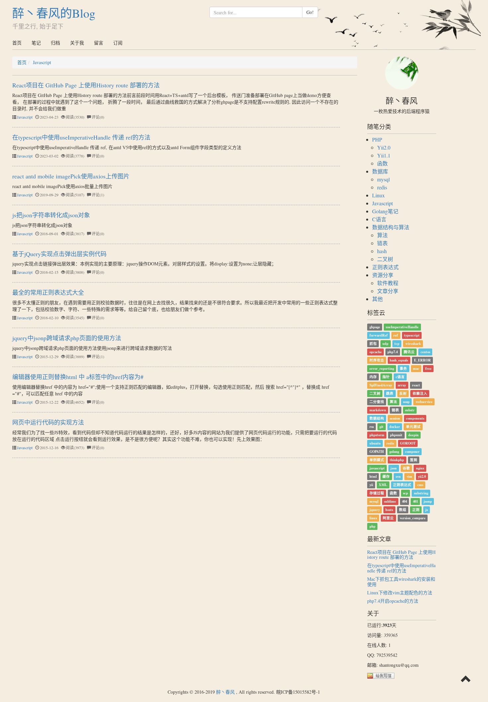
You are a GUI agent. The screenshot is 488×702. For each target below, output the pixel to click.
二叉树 (385, 258)
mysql (383, 179)
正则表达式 (385, 266)
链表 (382, 243)
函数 (382, 163)
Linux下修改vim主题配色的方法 (399, 592)
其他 (377, 298)
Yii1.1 (383, 155)
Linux (378, 195)
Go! (310, 12)
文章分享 (387, 290)
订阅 (117, 43)
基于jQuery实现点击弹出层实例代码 (59, 254)
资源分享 (382, 274)
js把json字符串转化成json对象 (51, 215)
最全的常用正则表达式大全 (48, 292)
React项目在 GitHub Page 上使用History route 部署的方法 (86, 85)
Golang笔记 (385, 211)
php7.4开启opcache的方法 (392, 601)
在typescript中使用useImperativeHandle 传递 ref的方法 (81, 137)
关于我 (77, 43)
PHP (377, 139)
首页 (17, 43)
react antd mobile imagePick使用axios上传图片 (70, 176)
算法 (382, 235)
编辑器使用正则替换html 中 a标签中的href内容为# (77, 377)
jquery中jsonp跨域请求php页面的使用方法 (66, 338)
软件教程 (387, 282)
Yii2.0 (383, 147)
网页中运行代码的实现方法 (48, 422)
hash (382, 251)
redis (382, 187)
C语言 (379, 219)
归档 (55, 43)
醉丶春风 (225, 692)
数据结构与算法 (390, 227)
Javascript (42, 62)
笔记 (36, 43)
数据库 (380, 171)
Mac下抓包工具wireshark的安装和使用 (401, 581)
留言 (98, 43)
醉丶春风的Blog (53, 13)
